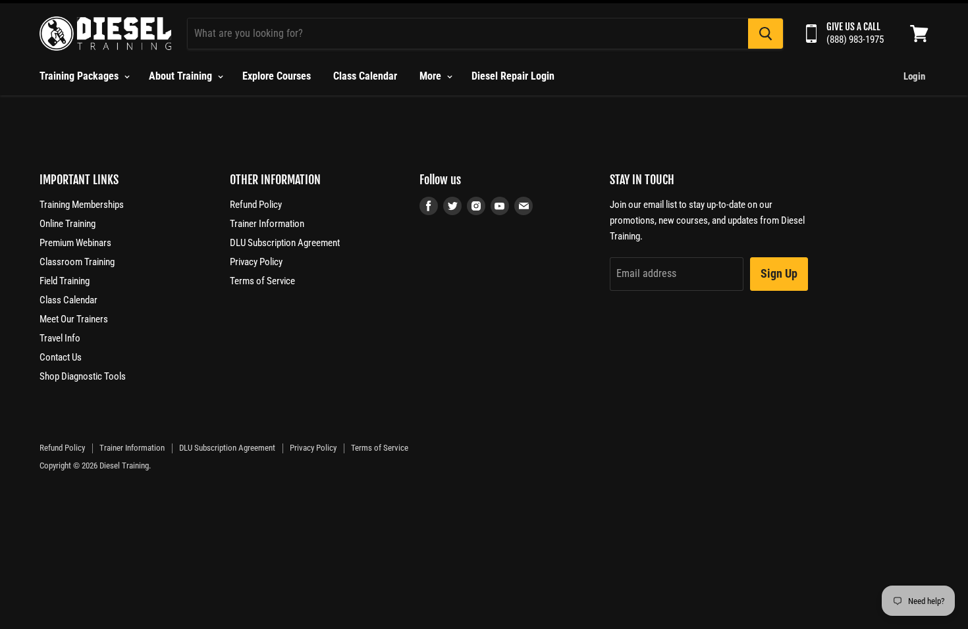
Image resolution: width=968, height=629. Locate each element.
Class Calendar (365, 76)
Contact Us (61, 357)
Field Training (65, 281)
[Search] (765, 33)
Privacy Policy (256, 262)
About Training (182, 76)
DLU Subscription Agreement (285, 243)
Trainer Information (267, 224)
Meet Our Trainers (74, 319)
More (431, 76)
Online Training (67, 224)
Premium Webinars (75, 243)
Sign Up (779, 273)
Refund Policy (256, 205)
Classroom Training (77, 262)
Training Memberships (82, 205)
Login (914, 76)
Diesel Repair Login (512, 76)
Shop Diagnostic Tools (83, 376)
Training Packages (80, 76)
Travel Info (60, 338)
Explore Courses (276, 76)
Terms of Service (262, 281)
